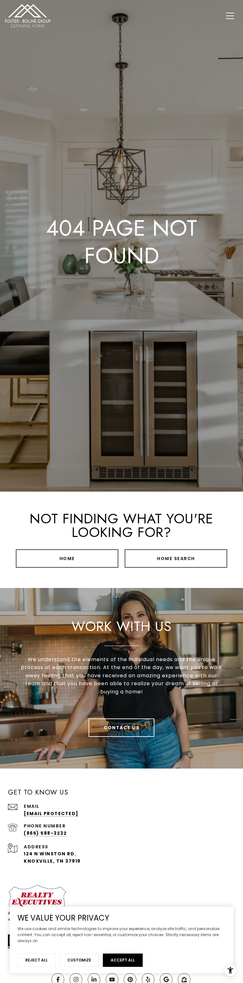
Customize (79, 960)
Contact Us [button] (121, 727)
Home (67, 558)
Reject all (36, 960)
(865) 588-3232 (45, 833)
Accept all (123, 960)
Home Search (176, 558)
